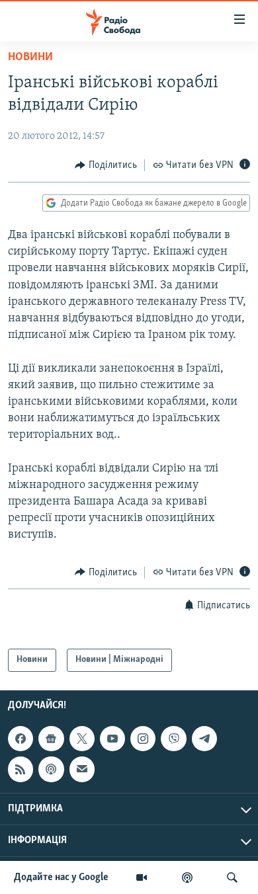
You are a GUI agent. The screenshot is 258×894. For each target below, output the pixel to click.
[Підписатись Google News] (51, 738)
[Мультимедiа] (141, 877)
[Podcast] (51, 769)
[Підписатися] (82, 769)
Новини (30, 57)
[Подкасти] (187, 877)
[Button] (106, 165)
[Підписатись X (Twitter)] (82, 738)
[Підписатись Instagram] (142, 738)
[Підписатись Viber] (173, 738)
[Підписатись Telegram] (204, 738)
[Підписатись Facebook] (20, 738)
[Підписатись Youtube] (112, 738)
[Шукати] (232, 877)
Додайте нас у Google (61, 877)
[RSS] (20, 769)
